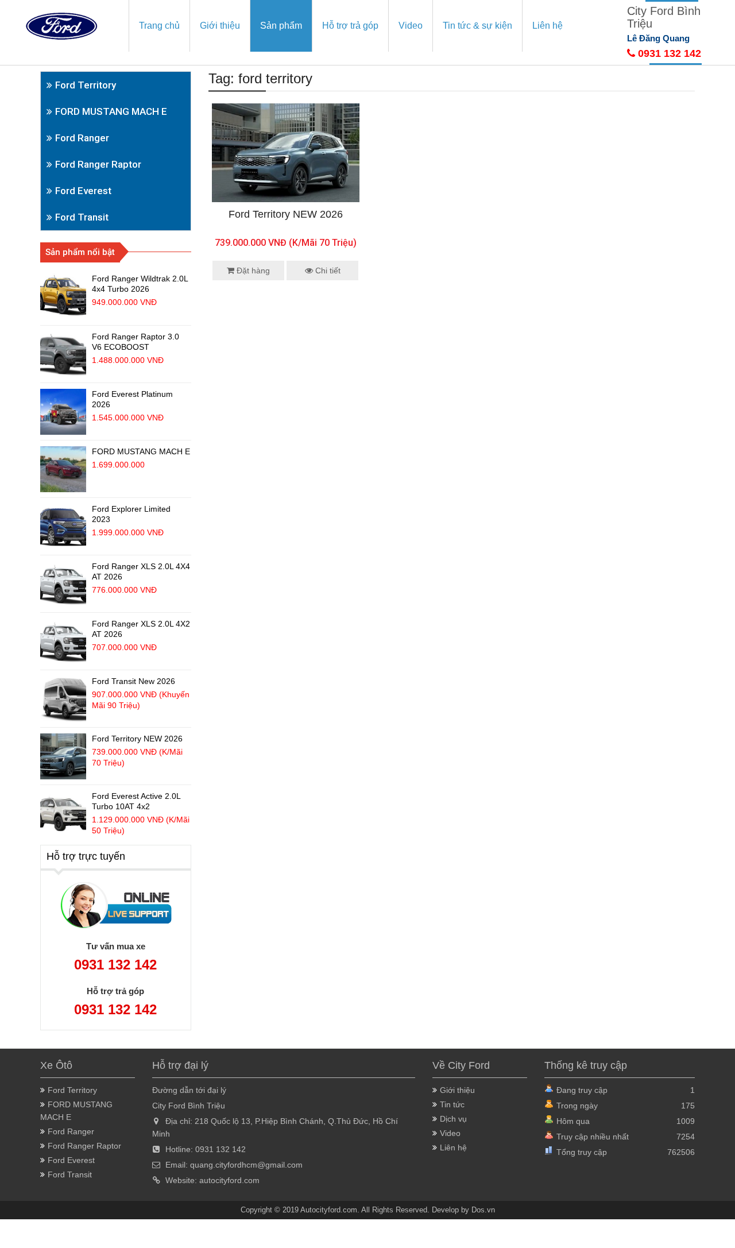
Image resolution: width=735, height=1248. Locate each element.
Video (411, 25)
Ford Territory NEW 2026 (286, 214)
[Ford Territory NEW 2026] (285, 152)
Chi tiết (327, 270)
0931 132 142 (668, 53)
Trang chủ (159, 25)
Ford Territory (85, 85)
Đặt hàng (252, 270)
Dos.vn (483, 1210)
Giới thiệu (220, 25)
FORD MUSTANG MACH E (111, 111)
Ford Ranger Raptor (98, 164)
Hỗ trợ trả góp (350, 25)
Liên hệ (547, 25)
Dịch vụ (453, 1118)
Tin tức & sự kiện (477, 25)
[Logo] (61, 25)
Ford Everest (83, 190)
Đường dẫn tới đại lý (189, 1090)
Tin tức (452, 1104)
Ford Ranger (82, 138)
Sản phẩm (281, 25)
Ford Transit (82, 217)
